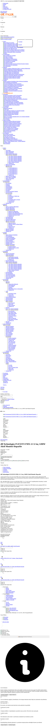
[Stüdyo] (5, 53)
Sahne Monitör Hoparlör (8, 407)
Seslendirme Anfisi (12, 293)
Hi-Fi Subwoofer (11, 314)
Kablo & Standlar (6, 120)
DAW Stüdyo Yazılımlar (19, 50)
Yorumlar (5, 469)
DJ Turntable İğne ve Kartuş (14, 199)
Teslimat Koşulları (9, 595)
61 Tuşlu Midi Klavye (12, 172)
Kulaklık (5, 80)
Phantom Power (11, 226)
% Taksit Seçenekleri (5, 459)
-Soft (19, 636)
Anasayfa (8, 405)
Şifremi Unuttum (10, 399)
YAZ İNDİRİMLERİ (8, 93)
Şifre (1, 396)
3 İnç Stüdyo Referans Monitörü (15, 156)
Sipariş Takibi (8, 590)
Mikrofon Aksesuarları (18, 75)
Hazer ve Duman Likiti (13, 367)
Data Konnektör (11, 348)
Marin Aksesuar (11, 305)
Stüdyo (4, 41)
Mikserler (10, 108)
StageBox (10, 287)
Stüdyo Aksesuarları (17, 52)
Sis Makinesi (12, 137)
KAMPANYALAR (7, 9)
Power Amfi (10, 294)
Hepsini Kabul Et (13, 694)
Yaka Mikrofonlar (15, 73)
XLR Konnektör (11, 339)
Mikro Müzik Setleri (12, 313)
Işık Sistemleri (6, 133)
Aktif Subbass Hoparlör (13, 257)
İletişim (4, 4)
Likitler (8, 142)
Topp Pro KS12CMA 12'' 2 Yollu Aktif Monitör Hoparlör (12, 579)
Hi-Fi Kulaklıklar (15, 87)
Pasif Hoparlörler (14, 113)
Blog (4, 5)
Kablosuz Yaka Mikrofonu (13, 212)
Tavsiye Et (5, 470)
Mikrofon (5, 67)
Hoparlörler (5, 94)
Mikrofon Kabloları (16, 76)
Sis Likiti (10, 365)
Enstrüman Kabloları (17, 123)
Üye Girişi (20, 41)
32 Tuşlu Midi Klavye (12, 169)
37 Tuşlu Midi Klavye (12, 170)
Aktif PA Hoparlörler (17, 95)
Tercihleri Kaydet (12, 724)
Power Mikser (11, 286)
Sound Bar (10, 317)
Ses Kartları (11, 42)
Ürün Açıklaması (6, 467)
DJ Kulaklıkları (14, 59)
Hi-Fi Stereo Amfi (12, 312)
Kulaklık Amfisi (14, 89)
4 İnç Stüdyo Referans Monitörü (15, 157)
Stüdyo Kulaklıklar (16, 45)
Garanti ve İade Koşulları (11, 598)
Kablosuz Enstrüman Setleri (14, 214)
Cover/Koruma (11, 200)
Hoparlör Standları (16, 126)
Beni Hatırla (4, 399)
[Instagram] (5, 619)
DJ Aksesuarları (14, 65)
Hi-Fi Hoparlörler (15, 101)
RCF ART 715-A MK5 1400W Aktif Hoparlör (10, 546)
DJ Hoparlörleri (14, 60)
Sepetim (7, 589)
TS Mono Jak (11, 340)
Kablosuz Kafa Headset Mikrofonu (15, 213)
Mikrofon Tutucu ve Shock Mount (15, 224)
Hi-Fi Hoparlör (11, 311)
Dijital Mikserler (11, 285)
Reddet (33, 691)
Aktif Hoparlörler (15, 111)
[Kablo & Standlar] (7, 131)
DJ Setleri (10, 62)
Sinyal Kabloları (14, 129)
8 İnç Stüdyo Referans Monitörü (15, 160)
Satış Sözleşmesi (9, 597)
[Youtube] (5, 618)
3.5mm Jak (10, 344)
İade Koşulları (6, 472)
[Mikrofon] (5, 79)
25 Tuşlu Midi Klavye (12, 168)
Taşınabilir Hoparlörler (18, 102)
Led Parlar (11, 134)
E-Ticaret (21, 636)
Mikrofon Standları (16, 77)
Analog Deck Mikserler (13, 284)
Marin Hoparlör (11, 302)
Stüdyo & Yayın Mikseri (19, 49)
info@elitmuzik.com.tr (13, 610)
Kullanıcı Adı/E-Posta (5, 393)
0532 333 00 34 (13, 609)
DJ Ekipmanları (6, 54)
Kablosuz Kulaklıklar (17, 88)
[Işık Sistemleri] (6, 143)
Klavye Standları (14, 128)
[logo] (7, 15)
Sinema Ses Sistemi (12, 315)
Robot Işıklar (12, 135)
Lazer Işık (11, 136)
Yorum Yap (3, 440)
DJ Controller (13, 55)
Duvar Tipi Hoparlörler (18, 103)
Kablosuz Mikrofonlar (18, 70)
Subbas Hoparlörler (16, 96)
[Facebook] (5, 617)
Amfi (8, 109)
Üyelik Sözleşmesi (9, 596)
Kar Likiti (10, 366)
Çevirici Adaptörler (12, 338)
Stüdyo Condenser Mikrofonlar (23, 68)
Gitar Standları (13, 127)
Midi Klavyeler (14, 48)
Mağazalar (5, 6)
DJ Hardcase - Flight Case (13, 196)
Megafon (10, 117)
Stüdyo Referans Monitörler (21, 46)
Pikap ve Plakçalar (12, 318)
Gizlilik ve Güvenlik (10, 599)
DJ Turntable (12, 61)
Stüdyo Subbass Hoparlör (13, 162)
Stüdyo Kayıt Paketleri (18, 47)
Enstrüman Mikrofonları (19, 74)
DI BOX (10, 115)
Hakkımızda (5, 3)
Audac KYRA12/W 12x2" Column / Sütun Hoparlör (11, 558)
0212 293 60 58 (4, 11)
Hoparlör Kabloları (16, 122)
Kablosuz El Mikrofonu (13, 211)
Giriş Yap (2, 387)
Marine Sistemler (14, 114)
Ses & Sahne (5, 107)
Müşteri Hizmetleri (9, 592)
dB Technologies (4, 439)
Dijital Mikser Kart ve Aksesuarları (15, 288)
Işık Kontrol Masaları (17, 140)
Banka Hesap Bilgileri (10, 591)
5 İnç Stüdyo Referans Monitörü (15, 158)
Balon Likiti (10, 368)
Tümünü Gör (11, 163)
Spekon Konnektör (12, 345)
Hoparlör (5, 406)
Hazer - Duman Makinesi (20, 141)
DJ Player (10, 56)
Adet (2, 454)
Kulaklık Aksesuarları (17, 90)
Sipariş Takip (6, 8)
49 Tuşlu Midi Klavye (12, 171)
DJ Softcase (10, 197)
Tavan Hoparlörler (16, 104)
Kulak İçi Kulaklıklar (17, 86)
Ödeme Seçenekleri (7, 468)
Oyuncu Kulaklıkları (17, 83)
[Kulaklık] (5, 92)
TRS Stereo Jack (11, 341)
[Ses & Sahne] (6, 118)
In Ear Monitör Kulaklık (19, 110)
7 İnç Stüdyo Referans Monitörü (15, 159)
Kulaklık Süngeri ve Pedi (13, 247)
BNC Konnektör (11, 347)
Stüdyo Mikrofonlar (17, 43)
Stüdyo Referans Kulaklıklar (22, 81)
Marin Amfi (10, 304)
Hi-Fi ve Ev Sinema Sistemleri (23, 116)
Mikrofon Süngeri (12, 223)
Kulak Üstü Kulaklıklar (19, 84)
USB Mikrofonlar (15, 72)
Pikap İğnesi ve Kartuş (13, 319)
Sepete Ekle (9, 551)
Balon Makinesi (14, 138)
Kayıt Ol (20, 44)
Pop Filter (10, 225)
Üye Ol (7, 602)
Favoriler (7, 605)
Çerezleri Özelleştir (4, 694)
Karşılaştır (3, 536)
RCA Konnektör (11, 342)
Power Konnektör (12, 346)
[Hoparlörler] (6, 106)
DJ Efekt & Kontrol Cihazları (23, 63)
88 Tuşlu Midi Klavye (12, 173)
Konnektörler (12, 130)
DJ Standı (10, 198)
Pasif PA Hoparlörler (17, 97)
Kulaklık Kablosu (12, 246)
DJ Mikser (11, 57)
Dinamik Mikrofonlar (17, 69)
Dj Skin (10, 194)
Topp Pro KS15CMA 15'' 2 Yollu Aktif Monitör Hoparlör (12, 566)
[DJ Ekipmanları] (7, 66)
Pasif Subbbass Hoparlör (13, 258)
